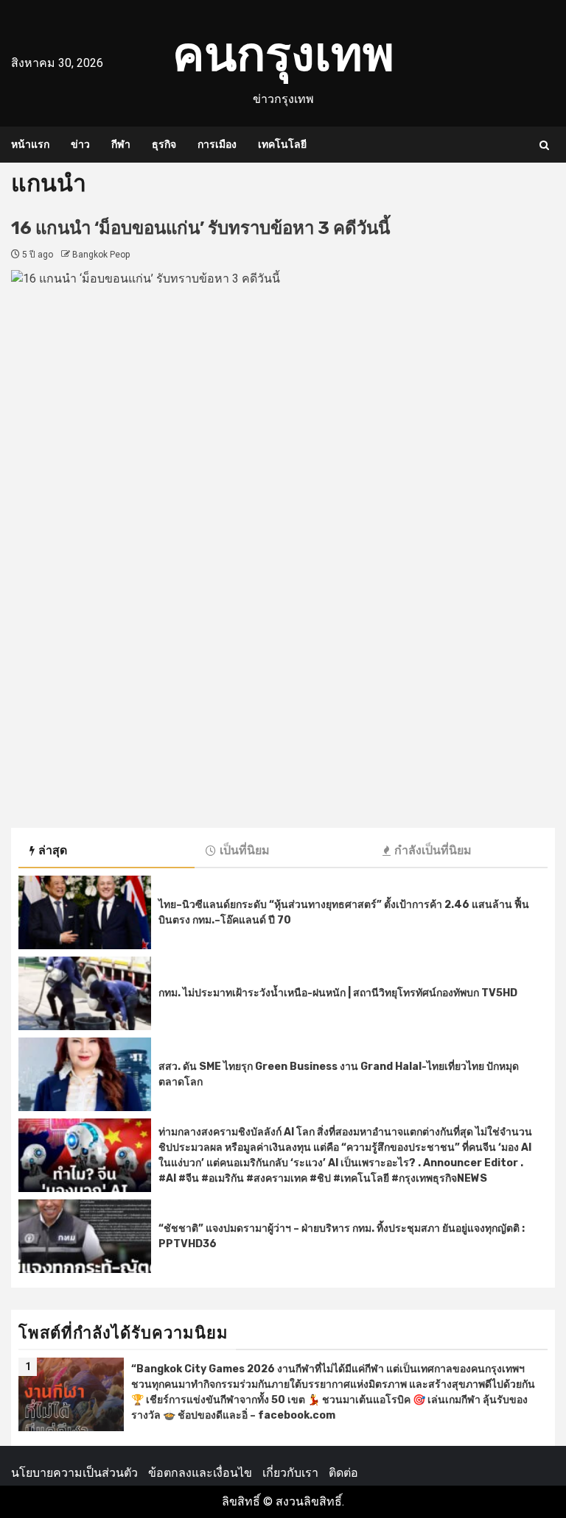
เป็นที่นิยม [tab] (245, 850)
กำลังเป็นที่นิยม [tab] (433, 850)
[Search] (544, 145)
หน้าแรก (30, 144)
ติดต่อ (343, 1473)
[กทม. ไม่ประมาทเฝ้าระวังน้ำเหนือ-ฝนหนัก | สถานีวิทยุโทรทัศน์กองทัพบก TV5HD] (84, 993)
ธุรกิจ (164, 144)
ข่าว (80, 144)
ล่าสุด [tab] (52, 850)
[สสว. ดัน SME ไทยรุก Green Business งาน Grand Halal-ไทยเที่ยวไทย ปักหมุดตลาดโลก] (84, 1074)
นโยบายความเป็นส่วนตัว (74, 1473)
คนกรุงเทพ (283, 54)
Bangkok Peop (101, 254)
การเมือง (217, 144)
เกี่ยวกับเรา (290, 1473)
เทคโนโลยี (282, 144)
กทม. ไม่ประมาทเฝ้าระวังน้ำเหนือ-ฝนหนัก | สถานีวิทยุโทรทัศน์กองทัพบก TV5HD (337, 993)
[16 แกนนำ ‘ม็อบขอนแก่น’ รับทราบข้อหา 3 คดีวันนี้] (283, 541)
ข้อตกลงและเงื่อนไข (200, 1473)
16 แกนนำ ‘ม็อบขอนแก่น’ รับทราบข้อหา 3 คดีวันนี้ (200, 228)
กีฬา (120, 144)
